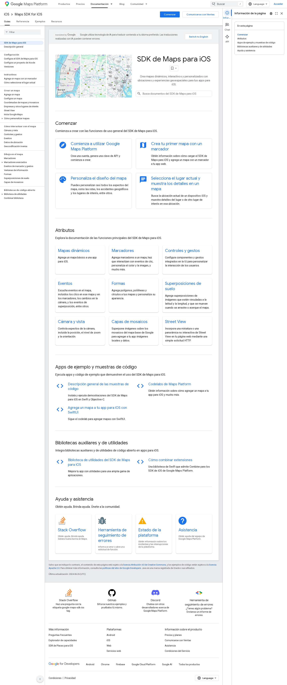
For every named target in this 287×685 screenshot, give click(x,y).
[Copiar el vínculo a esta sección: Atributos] (79, 231)
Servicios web (114, 651)
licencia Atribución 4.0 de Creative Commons (144, 565)
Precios (80, 3)
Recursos (56, 21)
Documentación (99, 3)
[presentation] (133, 123)
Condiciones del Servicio (177, 651)
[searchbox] (22, 32)
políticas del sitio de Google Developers (121, 568)
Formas (118, 283)
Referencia (22, 21)
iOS (6, 14)
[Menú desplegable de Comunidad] (147, 4)
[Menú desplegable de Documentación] (112, 4)
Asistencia (188, 529)
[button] (21, 119)
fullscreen (276, 13)
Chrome (105, 664)
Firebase (120, 664)
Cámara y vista (71, 321)
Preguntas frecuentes (60, 635)
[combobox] (226, 4)
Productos (64, 3)
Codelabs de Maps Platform (169, 384)
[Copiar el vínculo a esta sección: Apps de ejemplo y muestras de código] (141, 367)
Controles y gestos (182, 250)
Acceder (278, 4)
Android (111, 635)
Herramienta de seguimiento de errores (112, 535)
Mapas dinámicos (74, 250)
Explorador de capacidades (63, 640)
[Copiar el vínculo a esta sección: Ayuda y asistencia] (98, 499)
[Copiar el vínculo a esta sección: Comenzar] (81, 124)
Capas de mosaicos (129, 321)
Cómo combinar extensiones (170, 460)
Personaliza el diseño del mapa (98, 178)
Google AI (167, 664)
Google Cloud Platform (143, 664)
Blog (121, 3)
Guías (7, 21)
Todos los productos (189, 664)
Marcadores (123, 250)
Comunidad (136, 3)
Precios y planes (173, 635)
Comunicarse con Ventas (201, 14)
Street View (175, 321)
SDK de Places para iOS (61, 645)
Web (109, 645)
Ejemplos (40, 21)
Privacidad (70, 678)
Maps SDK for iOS (28, 14)
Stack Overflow (72, 529)
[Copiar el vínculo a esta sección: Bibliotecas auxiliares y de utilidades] (132, 443)
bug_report (271, 13)
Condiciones (55, 678)
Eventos (65, 283)
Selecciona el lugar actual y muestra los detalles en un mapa (175, 183)
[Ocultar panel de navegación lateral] (40, 679)
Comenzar (170, 14)
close (282, 13)
